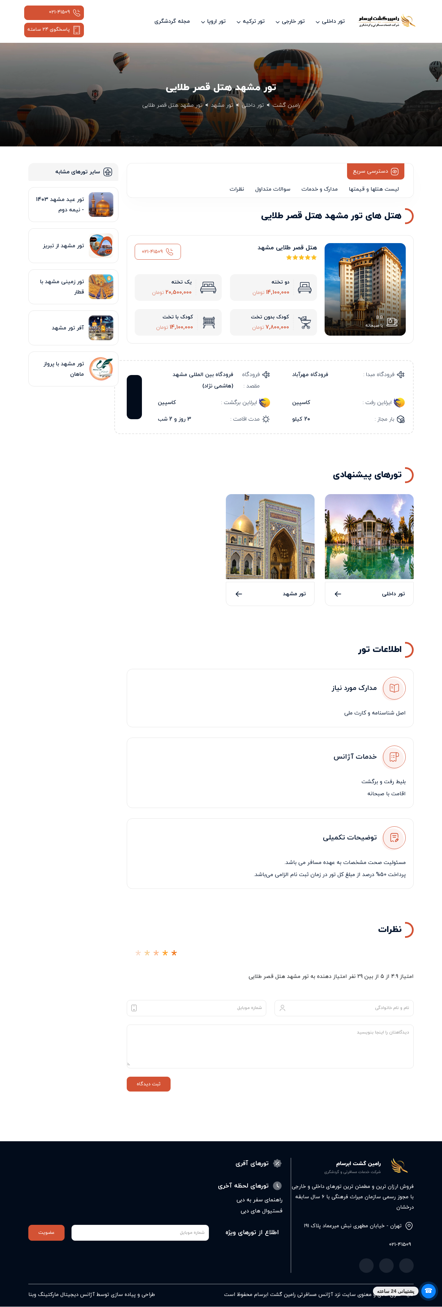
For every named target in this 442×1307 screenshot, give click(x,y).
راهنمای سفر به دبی (259, 1200)
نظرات (237, 189)
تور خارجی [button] (293, 21)
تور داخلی (393, 594)
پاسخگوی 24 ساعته (48, 29)
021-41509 (59, 12)
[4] (165, 956)
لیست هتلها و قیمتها (374, 189)
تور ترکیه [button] (254, 21)
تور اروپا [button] (216, 21)
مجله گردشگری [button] (172, 21)
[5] (174, 956)
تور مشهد (294, 594)
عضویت (46, 1232)
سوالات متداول (272, 189)
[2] (147, 956)
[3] (156, 956)
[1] (138, 956)
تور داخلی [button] (333, 21)
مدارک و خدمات (319, 189)
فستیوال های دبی (261, 1211)
